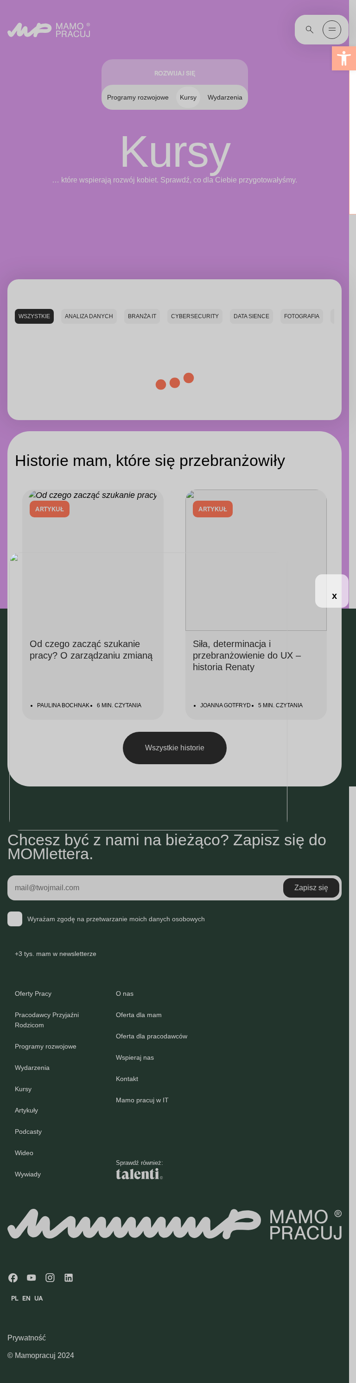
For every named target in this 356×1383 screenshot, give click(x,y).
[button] (344, 58)
